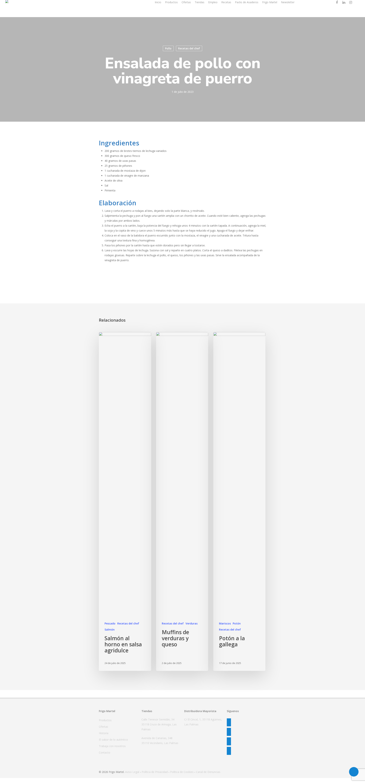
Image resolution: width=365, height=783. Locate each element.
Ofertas (186, 2)
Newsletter (287, 2)
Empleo (212, 2)
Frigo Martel (269, 2)
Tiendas (199, 2)
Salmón (110, 629)
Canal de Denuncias (208, 772)
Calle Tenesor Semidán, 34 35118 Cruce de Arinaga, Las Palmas (159, 724)
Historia (103, 733)
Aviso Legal (132, 772)
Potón (237, 623)
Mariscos (225, 623)
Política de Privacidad (155, 772)
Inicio (158, 2)
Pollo (168, 48)
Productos (171, 2)
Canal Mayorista (312, 2)
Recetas (226, 2)
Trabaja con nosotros (112, 746)
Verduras (192, 623)
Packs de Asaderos (246, 2)
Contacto (104, 752)
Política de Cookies (182, 772)
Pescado (110, 623)
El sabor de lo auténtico (113, 739)
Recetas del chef (189, 48)
